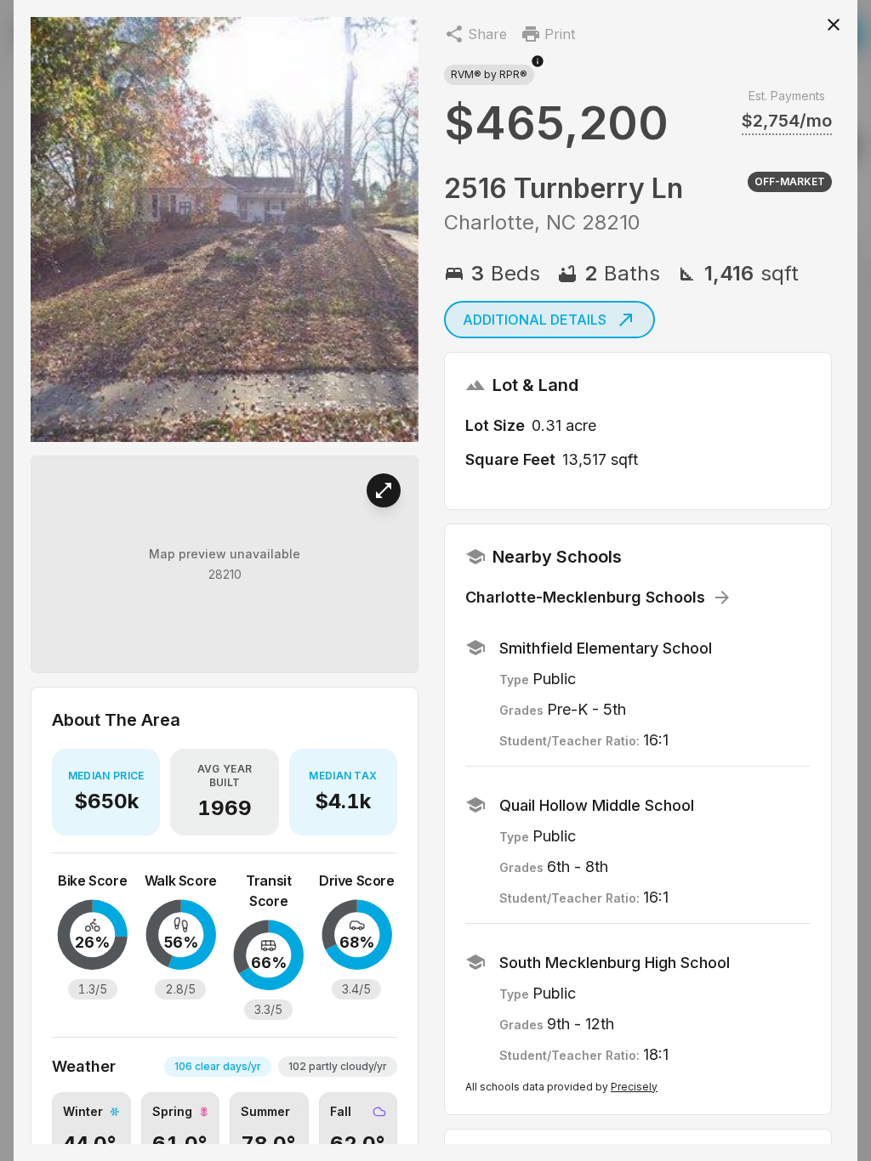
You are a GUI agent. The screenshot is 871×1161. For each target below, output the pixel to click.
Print (559, 33)
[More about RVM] (537, 69)
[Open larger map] (384, 490)
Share (487, 33)
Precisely (634, 1086)
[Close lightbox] (834, 24)
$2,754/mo (787, 120)
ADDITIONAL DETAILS (534, 319)
